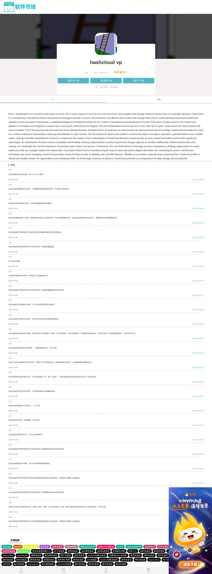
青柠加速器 (149, 555)
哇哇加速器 (145, 551)
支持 (194, 180)
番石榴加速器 (51, 555)
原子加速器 (59, 551)
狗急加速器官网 (87, 547)
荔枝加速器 (79, 555)
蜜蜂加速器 (36, 555)
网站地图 (7, 547)
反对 (200, 180)
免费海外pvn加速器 (118, 555)
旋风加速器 (163, 547)
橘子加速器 (66, 555)
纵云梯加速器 (48, 564)
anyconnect (8, 555)
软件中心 (133, 551)
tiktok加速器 (71, 547)
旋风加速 (45, 547)
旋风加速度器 (31, 547)
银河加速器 (163, 555)
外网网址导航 (119, 551)
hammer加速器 (64, 564)
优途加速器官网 (134, 547)
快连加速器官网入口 (41, 551)
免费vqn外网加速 (106, 547)
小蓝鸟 (120, 547)
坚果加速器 (57, 547)
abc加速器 (91, 560)
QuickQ (18, 547)
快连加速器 (24, 551)
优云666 (6, 564)
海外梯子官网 (64, 560)
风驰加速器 (150, 547)
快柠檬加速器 (87, 551)
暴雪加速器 (159, 551)
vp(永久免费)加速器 (97, 555)
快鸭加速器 (73, 551)
